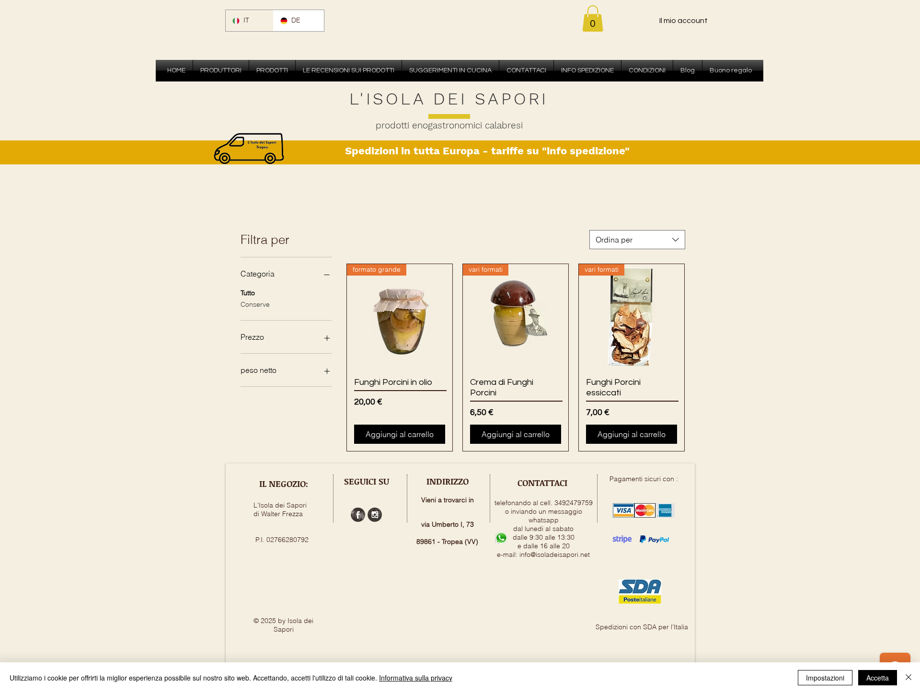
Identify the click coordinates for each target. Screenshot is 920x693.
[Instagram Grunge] (375, 515)
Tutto (248, 293)
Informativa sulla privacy (415, 677)
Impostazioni (825, 677)
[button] (593, 18)
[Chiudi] (908, 677)
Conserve (255, 304)
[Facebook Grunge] (358, 515)
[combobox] (637, 239)
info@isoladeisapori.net (554, 554)
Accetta (877, 677)
